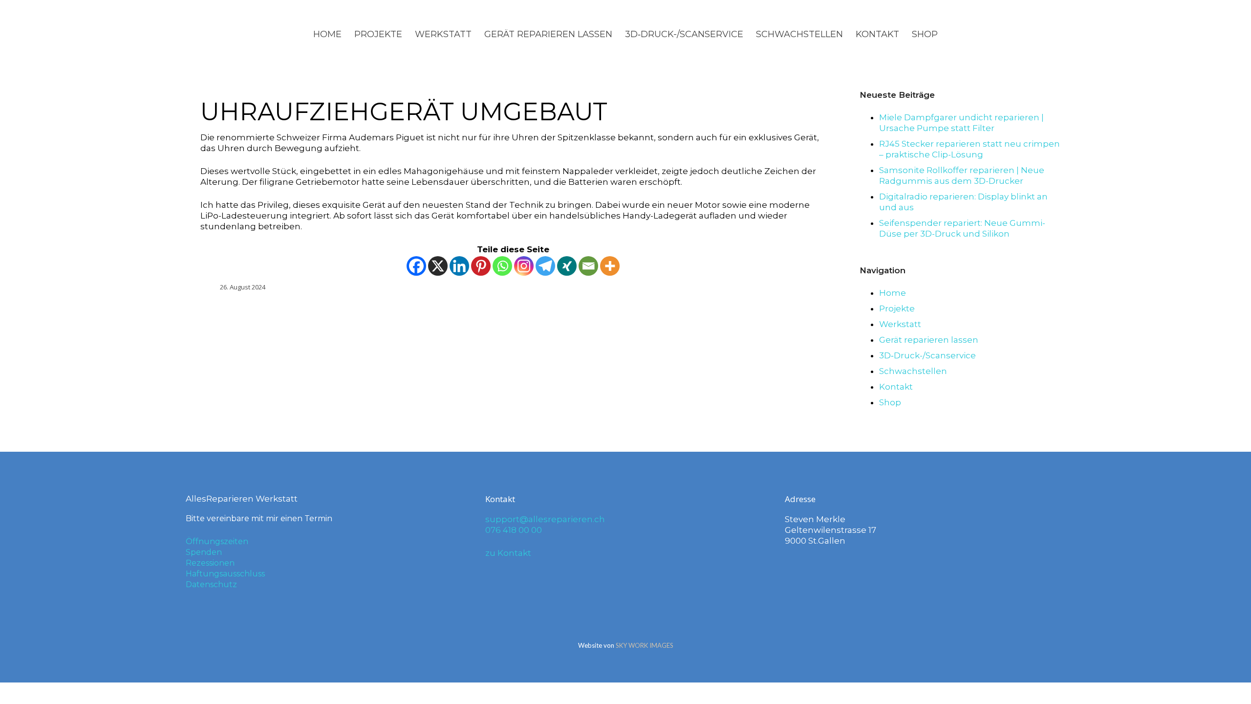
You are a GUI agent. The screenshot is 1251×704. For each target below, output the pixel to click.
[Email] (588, 266)
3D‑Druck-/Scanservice (684, 34)
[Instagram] (524, 266)
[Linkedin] (459, 266)
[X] (438, 266)
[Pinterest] (481, 266)
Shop (925, 34)
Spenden (204, 552)
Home (327, 34)
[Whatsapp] (502, 266)
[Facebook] (416, 266)
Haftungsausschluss (225, 573)
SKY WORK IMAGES (644, 645)
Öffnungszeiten (217, 541)
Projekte (378, 34)
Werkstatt (443, 34)
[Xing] (567, 266)
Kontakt (877, 34)
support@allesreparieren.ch (545, 519)
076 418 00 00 (513, 530)
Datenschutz (211, 584)
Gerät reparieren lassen (548, 34)
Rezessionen (210, 563)
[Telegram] (545, 266)
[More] (610, 266)
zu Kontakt (508, 553)
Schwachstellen (799, 34)
